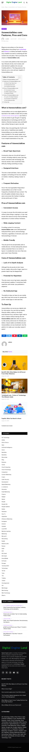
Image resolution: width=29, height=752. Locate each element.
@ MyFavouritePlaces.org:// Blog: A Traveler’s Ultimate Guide (14, 627)
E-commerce (22, 723)
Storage (4, 563)
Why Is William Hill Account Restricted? (11, 705)
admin (7, 38)
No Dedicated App (10, 100)
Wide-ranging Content (11, 91)
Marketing (4, 533)
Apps (3, 445)
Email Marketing (6, 491)
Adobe (3, 440)
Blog (6, 7)
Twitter (3, 580)
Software (4, 560)
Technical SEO (5, 565)
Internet (4, 524)
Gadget (3, 496)
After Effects (5, 442)
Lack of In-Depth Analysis (12, 96)
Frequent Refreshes (10, 86)
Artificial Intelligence (7, 447)
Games (3, 499)
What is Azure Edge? (7, 689)
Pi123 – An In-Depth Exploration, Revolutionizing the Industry (15, 621)
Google (3, 501)
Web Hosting (5, 590)
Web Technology (6, 593)
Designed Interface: (10, 84)
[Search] (26, 2)
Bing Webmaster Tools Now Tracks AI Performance (12, 634)
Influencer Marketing (7, 519)
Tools (3, 573)
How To (3, 514)
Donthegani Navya (7, 612)
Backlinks (4, 452)
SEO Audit (4, 553)
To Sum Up (6, 102)
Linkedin (4, 526)
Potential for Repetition (11, 98)
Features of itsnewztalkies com (12, 81)
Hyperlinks (4, 516)
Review (3, 546)
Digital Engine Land (6, 653)
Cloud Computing (6, 467)
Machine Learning (6, 531)
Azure (3, 450)
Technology (5, 568)
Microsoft (4, 536)
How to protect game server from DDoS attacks (13, 692)
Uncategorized (5, 583)
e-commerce (5, 487)
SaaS (3, 548)
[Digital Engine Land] (14, 2)
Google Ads (4, 504)
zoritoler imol (7, 618)
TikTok (3, 570)
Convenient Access (10, 90)
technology (17, 664)
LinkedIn (20, 730)
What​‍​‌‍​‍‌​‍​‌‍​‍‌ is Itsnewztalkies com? (10, 79)
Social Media (5, 558)
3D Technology (5, 437)
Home (3, 7)
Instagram (4, 521)
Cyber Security (5, 479)
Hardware (4, 511)
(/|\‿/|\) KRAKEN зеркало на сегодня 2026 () (12, 605)
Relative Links (5, 543)
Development (5, 482)
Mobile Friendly (9, 93)
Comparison (5, 472)
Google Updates (6, 506)
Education (4, 489)
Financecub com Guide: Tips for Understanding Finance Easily (15, 614)
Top (3, 575)
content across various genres (10, 115)
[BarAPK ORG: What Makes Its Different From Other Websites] (14, 363)
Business (4, 462)
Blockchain (4, 457)
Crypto (3, 477)
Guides (3, 509)
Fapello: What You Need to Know (11, 418)
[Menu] (3, 2)
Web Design (5, 588)
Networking (5, 538)
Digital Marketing (6, 484)
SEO (3, 551)
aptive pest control (8, 631)
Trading (4, 578)
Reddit (3, 541)
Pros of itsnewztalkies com (11, 88)
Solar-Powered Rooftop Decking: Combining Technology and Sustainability (14, 608)
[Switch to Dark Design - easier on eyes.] (24, 2)
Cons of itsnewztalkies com (11, 95)
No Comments (22, 38)
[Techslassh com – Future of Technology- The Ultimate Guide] (14, 386)
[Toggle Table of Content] (18, 77)
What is (4, 28)
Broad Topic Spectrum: (11, 83)
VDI (2, 585)
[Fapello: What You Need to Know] (14, 409)
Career (3, 464)
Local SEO (4, 528)
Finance (4, 494)
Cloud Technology (6, 469)
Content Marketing (6, 474)
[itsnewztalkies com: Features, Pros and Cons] (14, 24)
